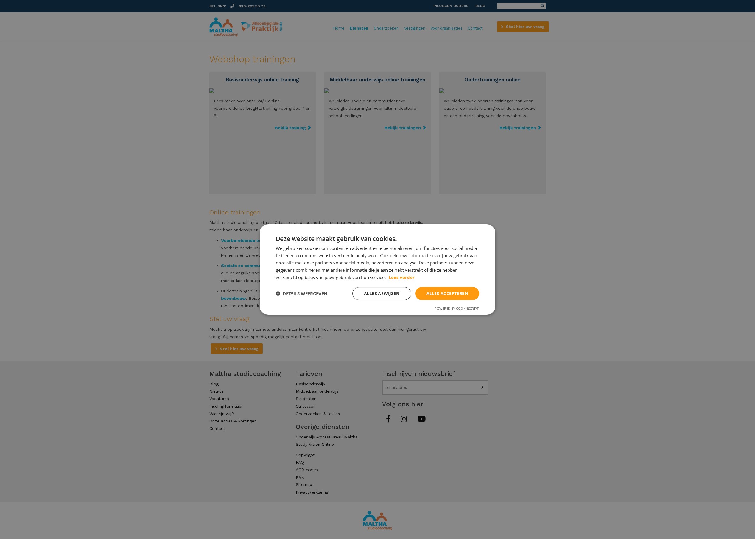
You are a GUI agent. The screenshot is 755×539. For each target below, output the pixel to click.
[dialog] (377, 269)
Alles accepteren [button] (447, 293)
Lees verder (402, 277)
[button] (301, 293)
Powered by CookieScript (457, 308)
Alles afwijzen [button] (382, 293)
